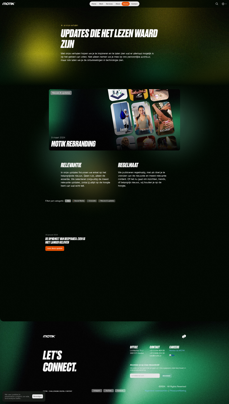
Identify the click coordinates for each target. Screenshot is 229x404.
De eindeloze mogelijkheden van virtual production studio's (111, 258)
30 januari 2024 (51, 235)
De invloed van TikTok (58, 309)
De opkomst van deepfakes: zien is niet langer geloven (65, 240)
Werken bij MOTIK (177, 350)
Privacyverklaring (178, 390)
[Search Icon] (216, 3)
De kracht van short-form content (160, 257)
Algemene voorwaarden (156, 390)
